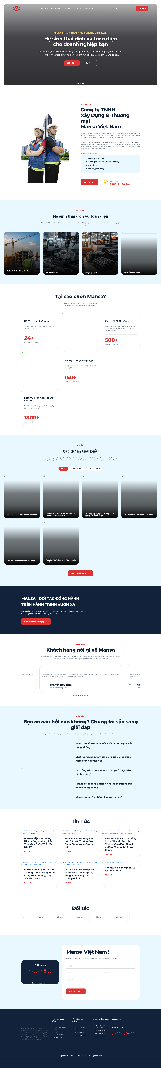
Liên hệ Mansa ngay (34, 622)
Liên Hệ (43, 72)
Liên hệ (114, 9)
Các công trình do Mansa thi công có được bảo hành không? (103, 772)
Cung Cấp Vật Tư (58, 1034)
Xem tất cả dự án (79, 573)
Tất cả (63, 469)
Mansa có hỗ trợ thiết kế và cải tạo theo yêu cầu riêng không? (104, 745)
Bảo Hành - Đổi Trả (99, 1028)
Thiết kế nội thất (94, 469)
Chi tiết (27, 851)
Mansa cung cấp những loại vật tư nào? (99, 797)
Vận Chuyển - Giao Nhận (101, 1033)
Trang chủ (43, 9)
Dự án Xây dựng (77, 469)
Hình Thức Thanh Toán (100, 1030)
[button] (78, 83)
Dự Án (61, 72)
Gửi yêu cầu (74, 991)
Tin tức (103, 8)
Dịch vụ (67, 8)
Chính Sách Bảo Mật (100, 1036)
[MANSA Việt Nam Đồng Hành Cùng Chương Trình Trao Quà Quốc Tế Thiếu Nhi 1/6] (40, 832)
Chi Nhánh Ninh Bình (80, 1029)
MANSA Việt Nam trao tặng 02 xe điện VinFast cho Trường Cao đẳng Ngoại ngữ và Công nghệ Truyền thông (121, 844)
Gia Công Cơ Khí (58, 1037)
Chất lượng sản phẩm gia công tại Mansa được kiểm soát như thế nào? (103, 759)
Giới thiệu (55, 9)
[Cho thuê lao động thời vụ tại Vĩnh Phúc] (121, 862)
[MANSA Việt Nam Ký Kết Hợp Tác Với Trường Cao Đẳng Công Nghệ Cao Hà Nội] (80, 832)
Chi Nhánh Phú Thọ (79, 1032)
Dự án (78, 9)
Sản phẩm (89, 8)
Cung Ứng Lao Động (59, 1032)
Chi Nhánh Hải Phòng (80, 1027)
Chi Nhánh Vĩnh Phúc (80, 1035)
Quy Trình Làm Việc (100, 1025)
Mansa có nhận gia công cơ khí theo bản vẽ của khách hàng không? (104, 785)
